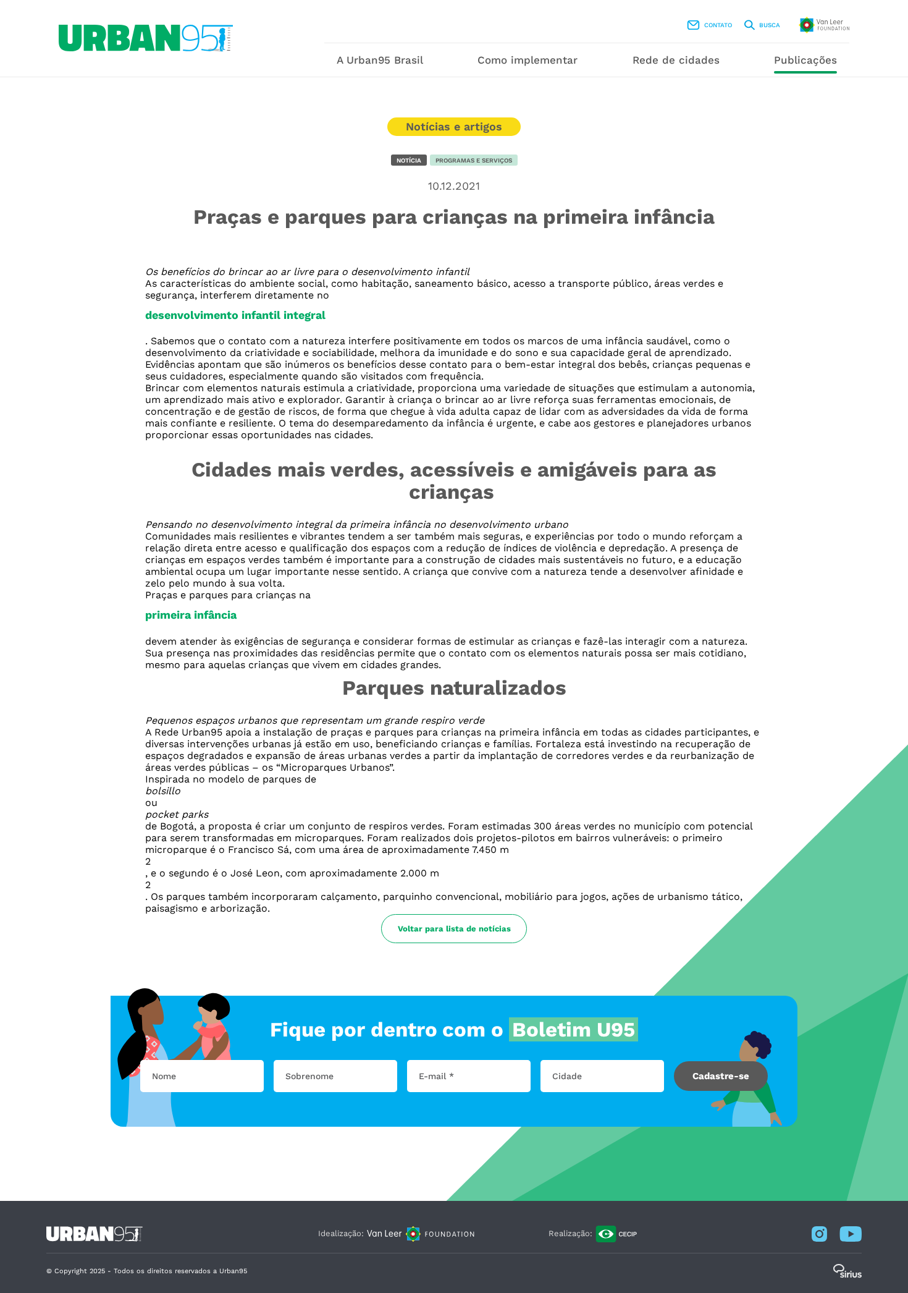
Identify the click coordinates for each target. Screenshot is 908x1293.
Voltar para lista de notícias (454, 928)
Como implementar (527, 60)
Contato (718, 25)
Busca (769, 25)
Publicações (805, 60)
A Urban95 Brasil (380, 60)
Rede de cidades (676, 60)
